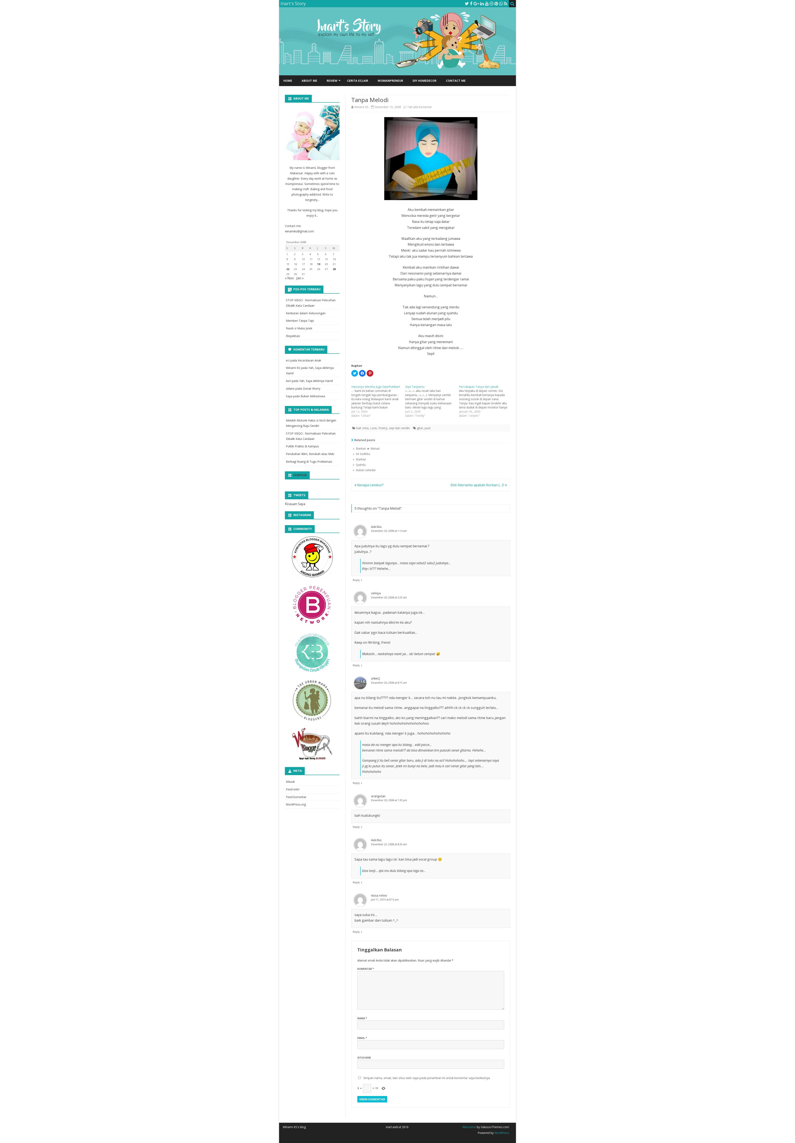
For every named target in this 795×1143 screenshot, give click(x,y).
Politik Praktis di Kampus (302, 446)
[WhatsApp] (501, 3)
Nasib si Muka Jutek (299, 328)
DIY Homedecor (424, 81)
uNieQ (375, 678)
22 (287, 269)
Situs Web (364, 1057)
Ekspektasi (293, 336)
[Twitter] (467, 3)
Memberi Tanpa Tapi (300, 321)
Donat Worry (311, 388)
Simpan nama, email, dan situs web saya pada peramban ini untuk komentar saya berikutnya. (426, 1078)
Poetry (382, 428)
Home (287, 81)
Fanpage (300, 475)
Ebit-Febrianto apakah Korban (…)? (477, 485)
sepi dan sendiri (399, 428)
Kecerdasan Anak (309, 360)
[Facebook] (471, 3)
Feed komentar (296, 797)
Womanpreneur (390, 81)
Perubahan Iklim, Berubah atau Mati (310, 454)
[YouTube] (487, 3)
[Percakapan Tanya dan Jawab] (486, 401)
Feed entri (292, 789)
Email (362, 1038)
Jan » (300, 278)
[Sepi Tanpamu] (432, 401)
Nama (362, 1018)
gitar (420, 428)
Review (332, 81)
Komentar (365, 969)
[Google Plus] (476, 3)
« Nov (289, 278)
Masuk (290, 782)
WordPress (501, 1133)
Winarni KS (361, 107)
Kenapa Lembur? (369, 485)
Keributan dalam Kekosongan (305, 313)
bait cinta (362, 428)
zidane (290, 388)
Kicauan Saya (295, 504)
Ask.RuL (376, 527)
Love (373, 428)
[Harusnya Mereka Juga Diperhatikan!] (378, 401)
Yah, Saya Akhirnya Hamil (316, 381)
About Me (309, 81)
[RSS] (505, 3)
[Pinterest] (496, 3)
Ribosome (469, 1127)
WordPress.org (296, 804)
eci (288, 360)
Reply (356, 580)
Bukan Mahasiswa (313, 396)
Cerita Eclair (357, 81)
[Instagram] (491, 3)
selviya (376, 593)
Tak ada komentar (419, 107)
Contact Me (456, 81)
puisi (428, 428)
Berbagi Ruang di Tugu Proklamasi (309, 461)
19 (318, 264)
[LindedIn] (482, 3)
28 (334, 269)
